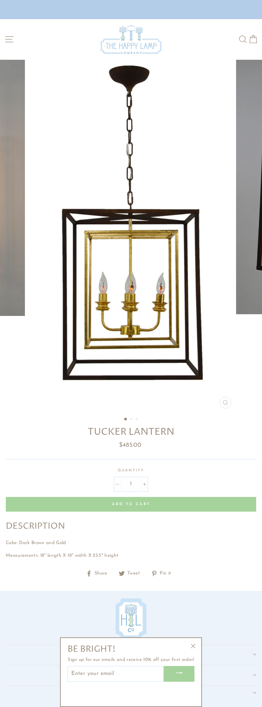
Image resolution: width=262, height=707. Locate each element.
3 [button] (137, 419)
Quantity (131, 470)
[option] (131, 236)
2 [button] (132, 419)
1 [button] (126, 419)
